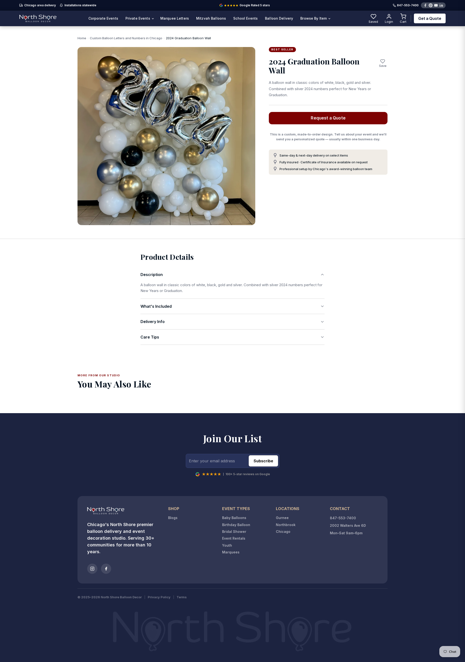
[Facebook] (425, 5)
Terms (182, 597)
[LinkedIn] (441, 5)
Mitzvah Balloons (211, 18)
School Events (245, 18)
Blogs (173, 518)
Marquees (231, 552)
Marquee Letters (174, 18)
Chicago (283, 531)
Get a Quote (429, 18)
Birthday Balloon (236, 525)
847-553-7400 (407, 5)
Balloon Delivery (279, 18)
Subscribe (263, 460)
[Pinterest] (431, 5)
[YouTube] (436, 5)
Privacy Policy (159, 597)
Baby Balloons (234, 518)
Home (82, 38)
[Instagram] (92, 569)
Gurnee (282, 518)
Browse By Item (314, 18)
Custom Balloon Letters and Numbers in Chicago (126, 38)
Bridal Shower (234, 531)
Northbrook (285, 525)
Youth (227, 545)
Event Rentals (233, 538)
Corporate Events (103, 18)
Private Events (138, 18)
